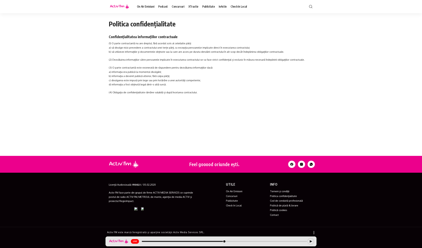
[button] (310, 6)
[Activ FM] (119, 6)
